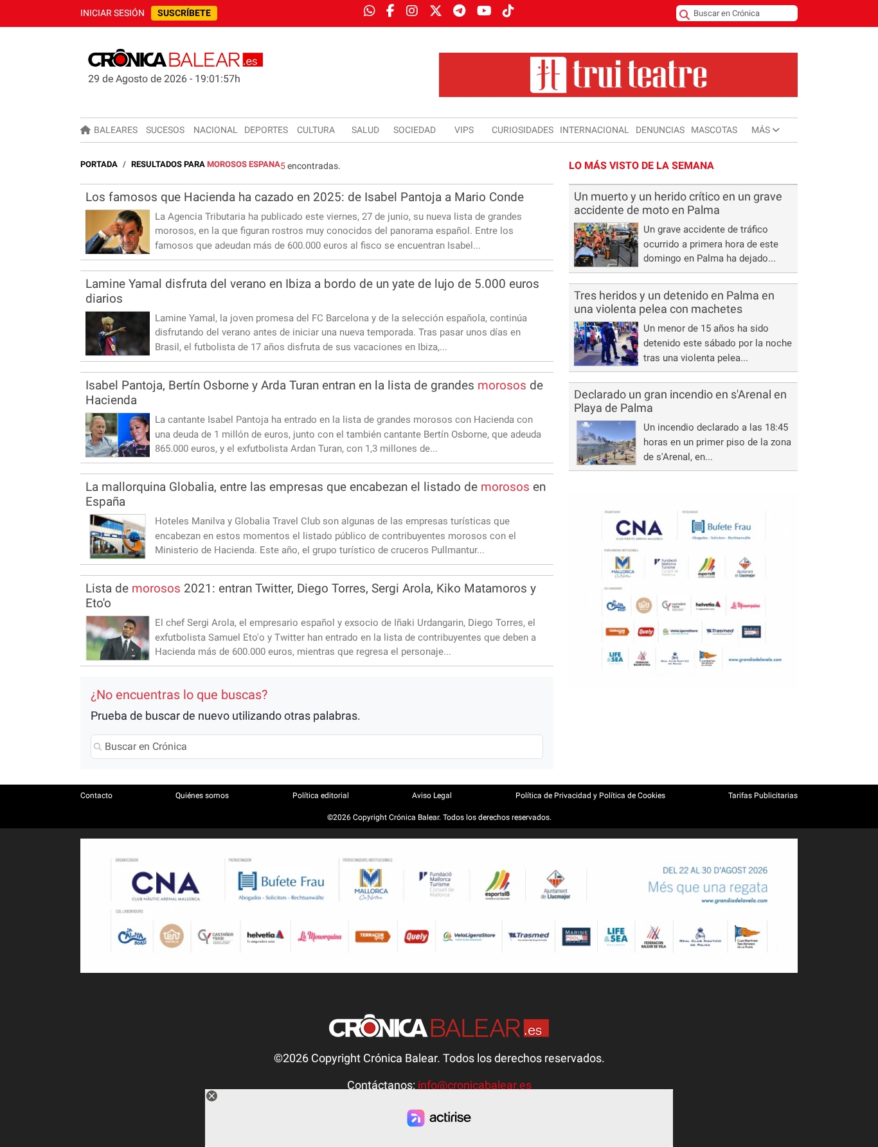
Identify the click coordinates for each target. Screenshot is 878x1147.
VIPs (464, 130)
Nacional (215, 130)
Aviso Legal (432, 795)
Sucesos (165, 130)
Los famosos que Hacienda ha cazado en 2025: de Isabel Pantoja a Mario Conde (304, 197)
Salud (365, 130)
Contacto (96, 795)
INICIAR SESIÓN (112, 13)
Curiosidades (522, 130)
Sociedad (414, 130)
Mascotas (714, 130)
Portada (99, 164)
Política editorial (320, 795)
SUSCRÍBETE (184, 13)
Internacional (594, 130)
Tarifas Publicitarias (763, 795)
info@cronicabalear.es (475, 1085)
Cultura (316, 130)
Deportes (266, 130)
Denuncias (660, 130)
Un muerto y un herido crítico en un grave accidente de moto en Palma (678, 203)
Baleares (116, 130)
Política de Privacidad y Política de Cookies (590, 795)
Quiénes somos (202, 795)
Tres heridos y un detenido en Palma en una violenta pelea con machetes (674, 302)
